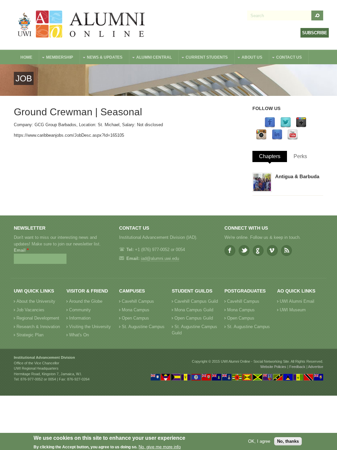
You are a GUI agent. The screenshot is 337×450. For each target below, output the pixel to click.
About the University (35, 301)
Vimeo (272, 250)
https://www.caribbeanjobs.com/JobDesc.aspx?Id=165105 (69, 135)
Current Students (203, 58)
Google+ (258, 250)
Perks (300, 156)
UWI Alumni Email (297, 301)
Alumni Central (151, 58)
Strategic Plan (29, 334)
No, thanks (288, 441)
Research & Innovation (38, 326)
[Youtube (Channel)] (292, 138)
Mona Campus (135, 309)
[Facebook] (270, 126)
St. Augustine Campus (143, 326)
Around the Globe (85, 301)
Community (80, 309)
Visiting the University (90, 326)
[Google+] (301, 126)
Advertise (315, 367)
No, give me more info (160, 446)
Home (26, 57)
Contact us (286, 58)
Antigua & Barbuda (297, 176)
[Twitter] (285, 126)
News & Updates (101, 58)
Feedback (297, 367)
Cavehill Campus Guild (196, 301)
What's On (79, 334)
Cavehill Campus (138, 301)
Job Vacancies (30, 309)
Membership (56, 58)
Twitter (244, 250)
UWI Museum (293, 309)
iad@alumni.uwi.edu (160, 258)
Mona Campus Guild (193, 309)
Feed (286, 250)
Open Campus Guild (193, 318)
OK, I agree (259, 441)
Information (80, 318)
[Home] (81, 25)
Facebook (229, 250)
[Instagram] (261, 138)
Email (21, 250)
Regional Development (37, 318)
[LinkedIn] (277, 138)
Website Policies (273, 367)
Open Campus (135, 318)
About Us (248, 58)
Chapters (269, 156)
